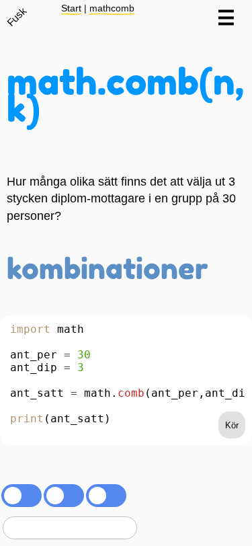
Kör (232, 425)
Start (71, 8)
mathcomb (111, 8)
